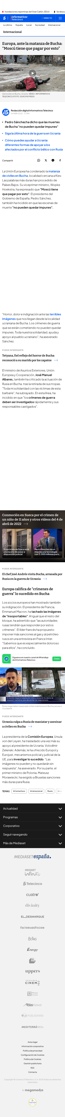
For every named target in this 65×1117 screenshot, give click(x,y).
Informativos (19, 791)
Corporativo (11, 825)
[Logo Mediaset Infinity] (32, 873)
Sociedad (40, 25)
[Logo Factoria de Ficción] (32, 928)
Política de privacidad (32, 1051)
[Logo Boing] (32, 939)
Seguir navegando (15, 834)
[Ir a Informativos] (18, 18)
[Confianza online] (32, 1105)
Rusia (50, 791)
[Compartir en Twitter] (46, 160)
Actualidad (10, 808)
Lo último (7, 25)
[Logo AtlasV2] (32, 1004)
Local (29, 25)
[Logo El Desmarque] (32, 917)
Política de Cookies (32, 1059)
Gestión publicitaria (32, 1063)
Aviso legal (32, 1042)
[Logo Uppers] (32, 972)
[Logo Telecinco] (32, 884)
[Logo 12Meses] (32, 994)
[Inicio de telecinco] (4, 18)
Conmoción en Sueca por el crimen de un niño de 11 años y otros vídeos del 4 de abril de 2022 (32, 519)
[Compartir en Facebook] (60, 160)
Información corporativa (33, 1046)
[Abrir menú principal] (60, 18)
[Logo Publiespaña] (32, 1016)
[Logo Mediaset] (32, 858)
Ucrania (61, 791)
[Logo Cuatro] (32, 895)
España (19, 25)
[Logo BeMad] (32, 961)
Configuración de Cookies (32, 1055)
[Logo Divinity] (32, 906)
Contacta (32, 1072)
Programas (10, 817)
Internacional (54, 25)
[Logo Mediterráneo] (32, 1026)
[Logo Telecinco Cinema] (32, 983)
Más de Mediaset (14, 843)
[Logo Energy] (32, 950)
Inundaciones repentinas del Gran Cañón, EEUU (27, 12)
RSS (32, 1068)
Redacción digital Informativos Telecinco (32, 110)
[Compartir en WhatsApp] (38, 160)
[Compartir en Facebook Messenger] (53, 160)
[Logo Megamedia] (34, 1090)
